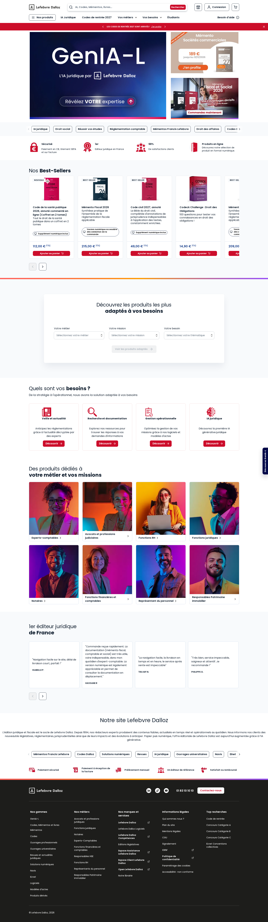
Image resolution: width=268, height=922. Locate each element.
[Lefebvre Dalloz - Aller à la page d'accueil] (44, 7)
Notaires (78, 834)
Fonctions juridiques (85, 828)
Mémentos (36, 830)
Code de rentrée (215, 818)
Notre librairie (125, 875)
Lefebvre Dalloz (127, 822)
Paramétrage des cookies (176, 865)
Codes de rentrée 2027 (97, 17)
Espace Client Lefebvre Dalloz (131, 861)
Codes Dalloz (235, 129)
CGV (164, 850)
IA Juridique (68, 17)
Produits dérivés (38, 895)
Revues (142, 754)
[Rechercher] (176, 7)
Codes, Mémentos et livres (44, 825)
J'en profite (156, 26)
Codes (33, 836)
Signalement (169, 843)
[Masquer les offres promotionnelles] (265, 26)
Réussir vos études (90, 129)
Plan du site (168, 825)
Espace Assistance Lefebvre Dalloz (129, 852)
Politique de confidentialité (171, 858)
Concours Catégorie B (218, 831)
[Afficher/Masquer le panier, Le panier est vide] (235, 7)
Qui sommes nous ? (173, 818)
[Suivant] (42, 266)
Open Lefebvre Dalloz (130, 869)
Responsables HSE (83, 856)
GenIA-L (34, 818)
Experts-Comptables (85, 840)
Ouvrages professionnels (43, 842)
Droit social (62, 129)
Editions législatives (128, 844)
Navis (218, 754)
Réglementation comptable (127, 129)
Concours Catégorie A (218, 825)
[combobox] (127, 7)
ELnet (33, 876)
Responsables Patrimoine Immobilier (88, 876)
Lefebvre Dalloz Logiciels (131, 828)
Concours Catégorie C (218, 837)
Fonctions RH (81, 862)
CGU (164, 837)
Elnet (233, 754)
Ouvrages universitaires (191, 754)
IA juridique (40, 129)
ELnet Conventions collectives (216, 845)
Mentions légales (171, 831)
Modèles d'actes (39, 889)
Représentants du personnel (89, 868)
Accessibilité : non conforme (177, 871)
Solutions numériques (116, 754)
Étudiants (173, 17)
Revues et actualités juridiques (41, 856)
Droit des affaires (208, 129)
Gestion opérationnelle (160, 418)
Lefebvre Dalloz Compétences (127, 836)
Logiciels (34, 883)
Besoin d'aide (226, 17)
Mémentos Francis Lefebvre (171, 129)
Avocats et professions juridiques (86, 820)
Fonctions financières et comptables (87, 848)
